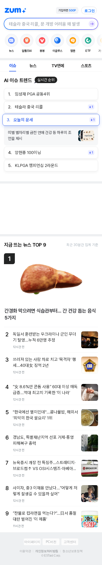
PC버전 (51, 542)
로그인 (89, 11)
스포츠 (86, 65)
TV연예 (57, 65)
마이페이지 (32, 542)
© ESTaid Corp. (51, 555)
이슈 (12, 65)
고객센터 (70, 542)
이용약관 (25, 551)
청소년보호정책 (72, 551)
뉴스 (32, 65)
